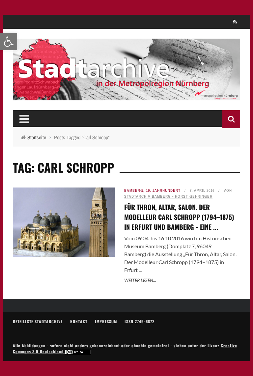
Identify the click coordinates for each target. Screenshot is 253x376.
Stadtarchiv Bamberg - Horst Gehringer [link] (168, 196)
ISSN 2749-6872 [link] (140, 321)
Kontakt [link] (78, 321)
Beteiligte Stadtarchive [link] (38, 321)
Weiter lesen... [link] (140, 280)
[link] (8, 41)
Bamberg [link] (133, 190)
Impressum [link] (106, 321)
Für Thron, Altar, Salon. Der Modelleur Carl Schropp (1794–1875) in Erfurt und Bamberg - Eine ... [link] (179, 217)
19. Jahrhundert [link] (163, 190)
